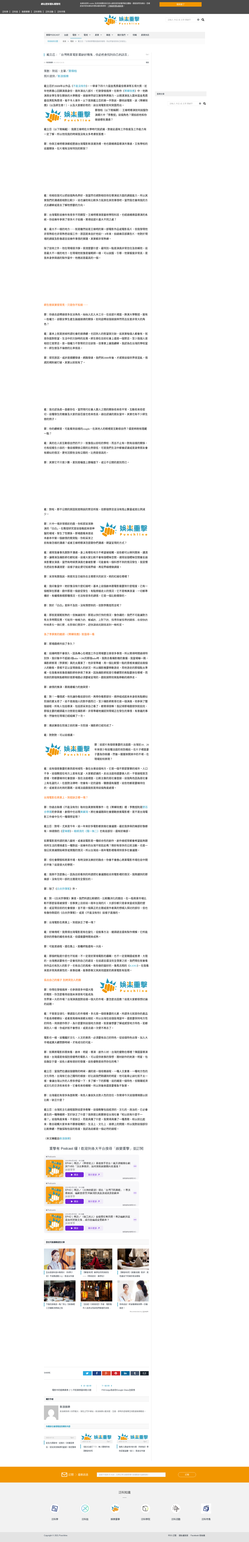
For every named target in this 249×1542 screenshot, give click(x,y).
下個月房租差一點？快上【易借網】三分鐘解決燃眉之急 (60, 1306)
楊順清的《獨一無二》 (87, 831)
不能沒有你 (79, 86)
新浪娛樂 (49, 62)
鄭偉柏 (73, 71)
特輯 (135, 35)
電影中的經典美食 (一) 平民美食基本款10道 (71, 1390)
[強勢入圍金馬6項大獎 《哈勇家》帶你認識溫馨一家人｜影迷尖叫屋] (133, 1438)
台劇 (66, 35)
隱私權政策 (183, 1535)
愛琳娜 (66, 831)
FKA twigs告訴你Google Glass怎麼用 (118, 1390)
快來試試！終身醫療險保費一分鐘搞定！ (133, 1306)
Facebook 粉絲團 (198, 1535)
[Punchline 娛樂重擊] (122, 19)
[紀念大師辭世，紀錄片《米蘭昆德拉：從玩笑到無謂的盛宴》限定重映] (60, 1436)
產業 (97, 35)
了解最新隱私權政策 (115, 6)
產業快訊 (145, 35)
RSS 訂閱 (172, 1535)
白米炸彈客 (63, 888)
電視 (86, 35)
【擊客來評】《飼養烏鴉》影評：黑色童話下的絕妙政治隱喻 (134, 1274)
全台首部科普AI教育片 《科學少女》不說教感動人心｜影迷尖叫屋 (60, 1274)
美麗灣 (84, 812)
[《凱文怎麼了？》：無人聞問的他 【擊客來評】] (96, 1438)
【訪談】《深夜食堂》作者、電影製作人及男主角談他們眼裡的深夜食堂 (97, 1306)
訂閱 (187, 1474)
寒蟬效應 (129, 91)
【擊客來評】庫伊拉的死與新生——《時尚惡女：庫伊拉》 (96, 1274)
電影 (74, 35)
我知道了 (181, 4)
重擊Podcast (53, 35)
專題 (108, 35)
